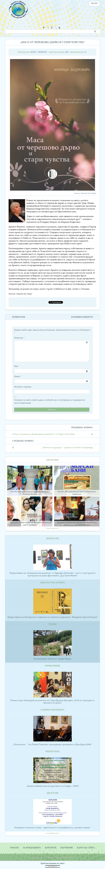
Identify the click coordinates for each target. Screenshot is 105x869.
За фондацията (32, 848)
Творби (53, 624)
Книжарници (52, 666)
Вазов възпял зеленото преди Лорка (52, 659)
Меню (94, 3)
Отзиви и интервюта (52, 710)
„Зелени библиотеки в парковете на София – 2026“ (52, 786)
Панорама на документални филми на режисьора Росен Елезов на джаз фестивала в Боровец (77, 523)
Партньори (66, 848)
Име (16, 366)
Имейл (18, 376)
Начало (14, 848)
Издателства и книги (52, 582)
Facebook (44, 27)
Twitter (60, 27)
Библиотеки (52, 751)
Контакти (50, 848)
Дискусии (52, 793)
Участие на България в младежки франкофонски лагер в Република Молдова (30, 493)
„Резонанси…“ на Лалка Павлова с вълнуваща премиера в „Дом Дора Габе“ (52, 744)
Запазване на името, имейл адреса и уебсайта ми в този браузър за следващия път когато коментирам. (49, 401)
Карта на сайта (86, 848)
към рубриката (52, 833)
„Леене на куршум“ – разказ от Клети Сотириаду (67, 448)
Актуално (52, 460)
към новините (52, 528)
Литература (52, 538)
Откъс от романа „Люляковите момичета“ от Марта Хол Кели (43, 434)
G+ (52, 27)
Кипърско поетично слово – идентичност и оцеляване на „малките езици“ (53, 828)
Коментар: (19, 338)
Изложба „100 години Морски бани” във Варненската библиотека (77, 493)
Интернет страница (22, 387)
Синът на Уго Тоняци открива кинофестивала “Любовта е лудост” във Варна (29, 523)
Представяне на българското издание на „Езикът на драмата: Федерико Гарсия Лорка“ (52, 617)
